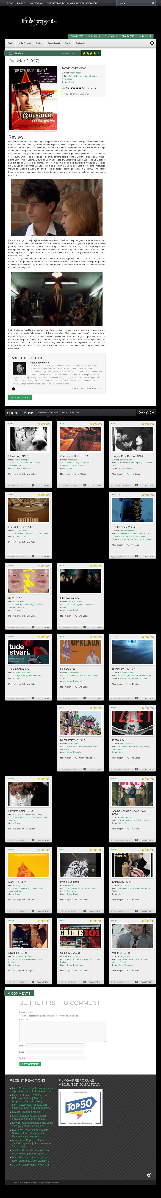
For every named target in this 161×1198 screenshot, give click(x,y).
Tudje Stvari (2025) (19, 669)
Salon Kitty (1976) (122, 882)
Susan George (14, 465)
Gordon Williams (36, 463)
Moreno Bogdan (23, 673)
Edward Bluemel (125, 820)
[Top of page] (149, 1175)
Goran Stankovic (75, 602)
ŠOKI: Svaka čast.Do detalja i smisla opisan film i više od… (29, 1117)
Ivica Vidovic (72, 888)
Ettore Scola (73, 744)
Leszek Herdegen (34, 817)
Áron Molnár (20, 534)
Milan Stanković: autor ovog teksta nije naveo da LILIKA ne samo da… (32, 1090)
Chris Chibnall (126, 817)
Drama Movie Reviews (48, 412)
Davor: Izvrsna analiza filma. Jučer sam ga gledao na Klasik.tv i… (32, 1124)
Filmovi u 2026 (77, 36)
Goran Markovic (86, 604)
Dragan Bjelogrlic (125, 746)
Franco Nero (20, 959)
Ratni (75, 894)
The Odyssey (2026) (123, 527)
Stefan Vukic (117, 749)
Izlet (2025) (118, 740)
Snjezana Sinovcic (16, 607)
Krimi (23, 468)
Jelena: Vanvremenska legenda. (31, 1164)
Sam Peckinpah (23, 460)
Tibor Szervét (42, 534)
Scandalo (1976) (17, 953)
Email (22, 1052)
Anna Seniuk (19, 817)
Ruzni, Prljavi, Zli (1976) (73, 740)
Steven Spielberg (127, 673)
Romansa (129, 468)
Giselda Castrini (91, 746)
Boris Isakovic (72, 604)
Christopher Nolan (128, 531)
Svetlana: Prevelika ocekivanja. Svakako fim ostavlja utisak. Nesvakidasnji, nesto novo (30, 1133)
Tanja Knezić (72, 891)
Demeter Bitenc (75, 76)
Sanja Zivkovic (22, 886)
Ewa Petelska (37, 815)
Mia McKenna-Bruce (142, 820)
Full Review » (43, 485)
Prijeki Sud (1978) (70, 882)
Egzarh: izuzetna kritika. (26, 1111)
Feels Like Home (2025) (21, 527)
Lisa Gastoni (31, 959)
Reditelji (39, 43)
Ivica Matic (72, 460)
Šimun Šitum (38, 604)
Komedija (77, 752)
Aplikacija (80, 43)
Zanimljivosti (54, 43)
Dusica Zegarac (85, 675)
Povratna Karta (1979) (20, 811)
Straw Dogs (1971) (18, 456)
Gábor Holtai (21, 531)
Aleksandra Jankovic (23, 604)
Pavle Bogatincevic (140, 959)
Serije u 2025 (145, 36)
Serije (10, 43)
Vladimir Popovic (119, 962)
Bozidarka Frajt (73, 463)
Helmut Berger (138, 888)
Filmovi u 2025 (128, 36)
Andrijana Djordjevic (23, 888)
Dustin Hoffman (21, 463)
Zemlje (68, 43)
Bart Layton (73, 956)
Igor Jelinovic (21, 602)
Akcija (114, 637)
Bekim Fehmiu (124, 888)
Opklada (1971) (69, 669)
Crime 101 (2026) (70, 953)
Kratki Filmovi (24, 43)
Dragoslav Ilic (125, 956)
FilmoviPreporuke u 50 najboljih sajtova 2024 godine (72, 3)
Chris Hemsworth (87, 959)
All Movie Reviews (70, 412)
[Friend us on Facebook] (152, 413)
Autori (10, 3)
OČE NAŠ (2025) (70, 598)
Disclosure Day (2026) (124, 669)
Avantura (115, 495)
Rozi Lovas (31, 534)
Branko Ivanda (74, 886)
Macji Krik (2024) (17, 882)
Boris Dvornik (124, 463)
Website (22, 1058)
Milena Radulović (141, 746)
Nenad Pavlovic (126, 744)
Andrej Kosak (75, 73)
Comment (24, 1020)
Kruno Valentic (84, 888)
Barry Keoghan (73, 959)
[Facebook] (14, 389)
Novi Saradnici (36, 3)
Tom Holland (140, 536)
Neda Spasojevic (138, 463)
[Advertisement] (114, 16)
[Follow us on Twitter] (146, 413)
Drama (18, 53)
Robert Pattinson (126, 536)
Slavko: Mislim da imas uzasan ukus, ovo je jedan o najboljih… (30, 1152)
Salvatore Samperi (24, 956)
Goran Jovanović (93, 388)
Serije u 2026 (94, 36)
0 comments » (20, 397)
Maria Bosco (65, 749)
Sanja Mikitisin (14, 891)
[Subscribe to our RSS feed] (141, 413)
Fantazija (138, 539)
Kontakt (21, 3)
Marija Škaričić (21, 675)
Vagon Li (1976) (121, 953)
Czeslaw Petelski (23, 815)
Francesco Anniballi (75, 746)
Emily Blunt (133, 675)
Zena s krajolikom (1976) (74, 456)
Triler (29, 468)
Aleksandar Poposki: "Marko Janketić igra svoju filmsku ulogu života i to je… (31, 1143)
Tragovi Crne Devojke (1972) (128, 456)
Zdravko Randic (126, 460)
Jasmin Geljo (38, 888)
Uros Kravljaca (78, 465)
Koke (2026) (15, 598)
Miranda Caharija (90, 76)
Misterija (134, 678)
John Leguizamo (140, 534)
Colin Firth (122, 675)
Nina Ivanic (67, 79)
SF (140, 678)
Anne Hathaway (125, 534)
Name (22, 1046)
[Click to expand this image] (33, 98)
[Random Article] (152, 43)
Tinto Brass (124, 886)
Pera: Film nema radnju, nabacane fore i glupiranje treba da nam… (32, 1159)
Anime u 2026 (111, 36)
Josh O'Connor (145, 675)
